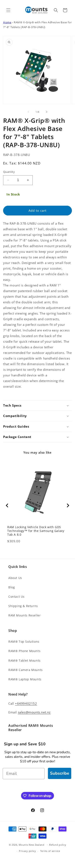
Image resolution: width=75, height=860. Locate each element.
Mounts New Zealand (31, 844)
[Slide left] (28, 111)
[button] (8, 10)
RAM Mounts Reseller (24, 615)
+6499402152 (26, 703)
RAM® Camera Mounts (25, 670)
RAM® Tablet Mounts (24, 660)
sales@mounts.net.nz (34, 712)
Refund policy (57, 844)
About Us (15, 578)
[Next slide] (68, 505)
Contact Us (16, 597)
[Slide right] (46, 111)
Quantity (9, 172)
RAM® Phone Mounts (24, 651)
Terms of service (50, 851)
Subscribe (59, 773)
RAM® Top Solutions (23, 641)
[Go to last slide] (7, 505)
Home (7, 22)
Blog (11, 587)
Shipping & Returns (23, 606)
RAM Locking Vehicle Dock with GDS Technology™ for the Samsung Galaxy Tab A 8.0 (35, 530)
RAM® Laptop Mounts (24, 679)
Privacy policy (27, 851)
